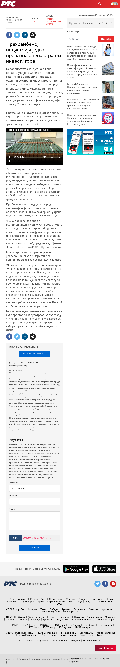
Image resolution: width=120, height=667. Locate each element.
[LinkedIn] (25, 35)
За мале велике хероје (83, 619)
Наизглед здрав (106, 619)
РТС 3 (34, 624)
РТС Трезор (49, 627)
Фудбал (20, 609)
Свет (43, 599)
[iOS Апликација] (90, 142)
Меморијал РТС (71, 611)
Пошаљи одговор (52, 363)
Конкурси (74, 640)
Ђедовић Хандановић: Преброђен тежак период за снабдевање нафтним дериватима (82, 88)
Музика (51, 617)
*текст (12, 509)
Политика (22, 599)
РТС (21, 640)
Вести (11, 599)
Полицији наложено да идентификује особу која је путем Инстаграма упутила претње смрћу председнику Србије (82, 71)
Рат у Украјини (26, 601)
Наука (23, 619)
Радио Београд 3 (67, 632)
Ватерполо (80, 609)
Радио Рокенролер (28, 635)
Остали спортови (50, 611)
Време (41, 601)
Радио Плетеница (105, 632)
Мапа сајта (105, 648)
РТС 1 (15, 624)
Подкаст (89, 601)
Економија (97, 599)
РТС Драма (74, 624)
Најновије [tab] (73, 31)
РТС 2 (25, 624)
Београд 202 (86, 632)
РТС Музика (65, 627)
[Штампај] (33, 35)
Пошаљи (35, 547)
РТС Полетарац (82, 627)
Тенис (43, 609)
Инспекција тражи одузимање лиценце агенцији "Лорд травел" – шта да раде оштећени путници (83, 104)
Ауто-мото (107, 609)
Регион (34, 599)
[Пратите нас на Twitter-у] (97, 584)
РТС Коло (34, 627)
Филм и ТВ (11, 619)
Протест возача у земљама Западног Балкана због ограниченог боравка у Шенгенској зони (81, 119)
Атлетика (93, 609)
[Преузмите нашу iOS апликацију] (104, 569)
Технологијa (64, 617)
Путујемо (79, 617)
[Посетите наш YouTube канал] (113, 584)
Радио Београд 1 (24, 632)
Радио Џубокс (49, 635)
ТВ (8, 624)
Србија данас (56, 599)
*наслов (13, 495)
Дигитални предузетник (55, 619)
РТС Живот (89, 624)
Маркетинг (43, 640)
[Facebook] (9, 35)
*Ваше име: (14, 482)
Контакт (29, 640)
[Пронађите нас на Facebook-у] (105, 584)
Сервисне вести (56, 601)
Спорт (10, 609)
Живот (21, 617)
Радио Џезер (87, 635)
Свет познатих (94, 617)
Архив (100, 635)
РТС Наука (59, 624)
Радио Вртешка (68, 635)
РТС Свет (45, 624)
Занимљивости (36, 617)
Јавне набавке (59, 640)
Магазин (10, 617)
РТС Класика (105, 624)
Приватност (10, 659)
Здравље (110, 617)
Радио (9, 632)
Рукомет (66, 609)
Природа (35, 619)
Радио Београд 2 (46, 632)
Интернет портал (91, 640)
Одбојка (54, 609)
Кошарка (32, 609)
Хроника (71, 599)
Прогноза (75, 23)
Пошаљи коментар (34, 353)
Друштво (83, 599)
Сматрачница (75, 601)
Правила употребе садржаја (45, 659)
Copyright (24, 659)
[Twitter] (17, 35)
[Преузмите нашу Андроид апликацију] (76, 569)
